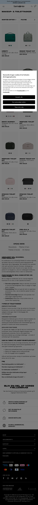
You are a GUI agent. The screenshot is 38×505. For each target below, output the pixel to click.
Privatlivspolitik (21, 90)
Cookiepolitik (6, 92)
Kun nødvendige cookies (19, 102)
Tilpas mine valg (19, 107)
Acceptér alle (19, 97)
